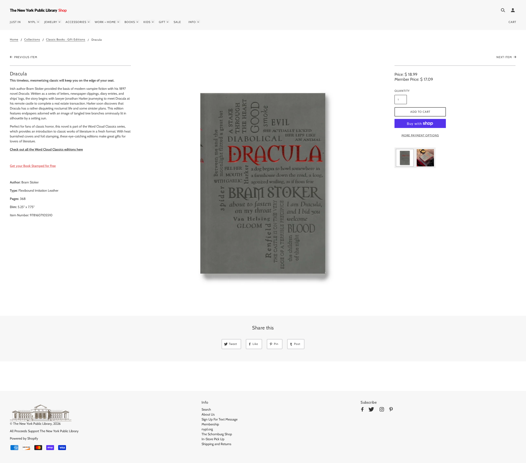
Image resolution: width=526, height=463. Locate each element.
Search (206, 409)
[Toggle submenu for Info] (198, 21)
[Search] (503, 11)
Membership (210, 424)
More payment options (420, 135)
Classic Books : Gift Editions (65, 39)
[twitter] (371, 410)
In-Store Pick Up (213, 439)
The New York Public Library (32, 424)
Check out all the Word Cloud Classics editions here (46, 149)
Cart (512, 22)
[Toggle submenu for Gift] (168, 21)
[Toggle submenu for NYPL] (38, 21)
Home (14, 39)
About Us (208, 414)
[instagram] (381, 410)
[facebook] (362, 410)
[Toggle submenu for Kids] (153, 21)
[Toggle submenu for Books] (137, 21)
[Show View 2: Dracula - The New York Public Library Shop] (425, 157)
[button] (263, 183)
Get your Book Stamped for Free (33, 166)
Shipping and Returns (216, 444)
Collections (32, 39)
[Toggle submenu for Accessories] (89, 21)
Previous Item (25, 57)
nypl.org (207, 429)
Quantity (400, 91)
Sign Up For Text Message (220, 419)
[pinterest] (391, 410)
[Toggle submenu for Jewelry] (59, 21)
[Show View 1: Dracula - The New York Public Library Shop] (404, 157)
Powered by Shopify (24, 438)
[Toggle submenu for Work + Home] (118, 21)
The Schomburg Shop (217, 434)
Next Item (504, 57)
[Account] (513, 11)
